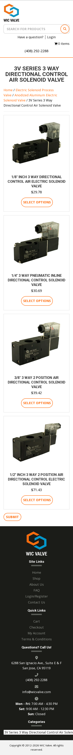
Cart (36, 621)
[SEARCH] (64, 29)
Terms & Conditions (36, 639)
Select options (37, 202)
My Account (36, 633)
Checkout (36, 627)
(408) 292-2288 (36, 51)
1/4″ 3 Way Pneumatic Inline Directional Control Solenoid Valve (36, 280)
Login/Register (36, 596)
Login (51, 37)
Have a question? (30, 37)
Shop (36, 578)
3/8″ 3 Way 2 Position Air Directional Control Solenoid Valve (36, 382)
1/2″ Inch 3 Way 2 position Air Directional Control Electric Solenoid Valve (36, 479)
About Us (36, 584)
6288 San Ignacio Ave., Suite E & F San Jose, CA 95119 (36, 665)
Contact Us (36, 602)
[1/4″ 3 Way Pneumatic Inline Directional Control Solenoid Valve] (36, 244)
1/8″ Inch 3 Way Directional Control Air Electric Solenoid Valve (37, 181)
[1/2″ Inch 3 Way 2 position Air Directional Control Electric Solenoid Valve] (36, 444)
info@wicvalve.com (36, 692)
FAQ (36, 590)
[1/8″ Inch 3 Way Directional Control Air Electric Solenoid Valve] (36, 145)
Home (8, 90)
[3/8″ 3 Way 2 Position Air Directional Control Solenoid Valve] (36, 344)
